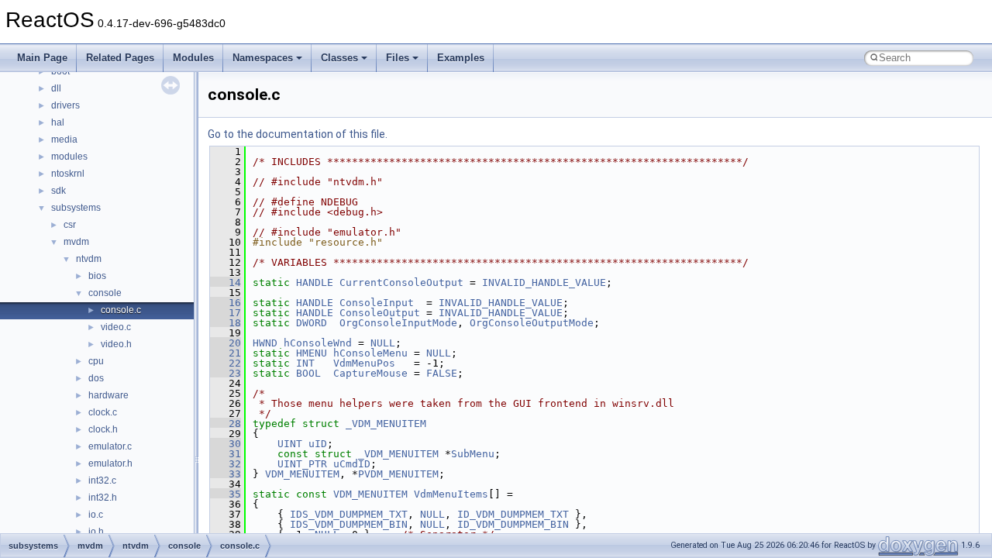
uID (317, 444)
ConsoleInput (376, 302)
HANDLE (314, 282)
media (64, 139)
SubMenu (472, 454)
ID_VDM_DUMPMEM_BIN (513, 524)
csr (70, 224)
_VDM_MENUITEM (386, 423)
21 (225, 353)
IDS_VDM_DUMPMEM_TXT (349, 514)
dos (96, 378)
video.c (116, 327)
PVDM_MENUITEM (398, 474)
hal (57, 122)
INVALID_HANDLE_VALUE (544, 282)
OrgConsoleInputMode (398, 323)
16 (225, 302)
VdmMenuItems (451, 494)
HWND (265, 343)
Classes (339, 58)
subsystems (76, 207)
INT (305, 363)
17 (225, 313)
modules (69, 156)
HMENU (311, 353)
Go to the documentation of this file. (298, 134)
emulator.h (110, 463)
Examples (460, 58)
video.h (116, 344)
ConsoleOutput (379, 313)
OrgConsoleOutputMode (532, 323)
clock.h (103, 429)
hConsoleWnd (318, 343)
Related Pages (120, 58)
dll (56, 88)
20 (225, 343)
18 (225, 323)
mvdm (76, 241)
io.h (96, 531)
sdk (58, 190)
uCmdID (351, 464)
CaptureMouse (370, 373)
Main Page (42, 58)
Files (397, 58)
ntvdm (89, 258)
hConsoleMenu (370, 353)
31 (225, 454)
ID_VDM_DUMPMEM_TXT (513, 514)
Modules (193, 58)
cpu (96, 361)
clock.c (102, 412)
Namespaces (262, 58)
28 (225, 423)
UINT (289, 444)
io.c (95, 514)
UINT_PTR (302, 464)
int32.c (102, 480)
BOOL (308, 373)
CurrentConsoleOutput (401, 282)
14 (225, 282)
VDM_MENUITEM (302, 474)
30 (225, 444)
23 (225, 373)
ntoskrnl (67, 173)
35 (225, 494)
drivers (65, 105)
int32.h (102, 497)
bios (97, 275)
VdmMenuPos (364, 363)
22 (225, 363)
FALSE (441, 373)
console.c (121, 310)
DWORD (311, 323)
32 (225, 464)
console (105, 293)
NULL (382, 343)
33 (225, 474)
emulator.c (110, 446)
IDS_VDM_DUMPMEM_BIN (349, 524)
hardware (108, 395)
